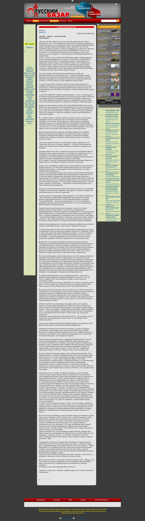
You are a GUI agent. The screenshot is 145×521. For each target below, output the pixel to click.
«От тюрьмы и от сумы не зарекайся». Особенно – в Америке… (112, 119)
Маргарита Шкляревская (85, 33)
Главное (29, 21)
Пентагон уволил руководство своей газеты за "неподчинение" (102, 46)
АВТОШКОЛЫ (29, 101)
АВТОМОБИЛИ (29, 119)
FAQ (70, 500)
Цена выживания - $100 (112, 110)
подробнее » (116, 34)
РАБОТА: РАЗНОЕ (30, 75)
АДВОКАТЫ (29, 47)
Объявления (44, 21)
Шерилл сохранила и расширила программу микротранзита (103, 38)
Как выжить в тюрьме (112, 116)
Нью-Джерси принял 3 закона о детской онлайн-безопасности (103, 81)
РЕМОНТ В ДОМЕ (30, 89)
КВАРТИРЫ (29, 113)
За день (103, 102)
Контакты (63, 21)
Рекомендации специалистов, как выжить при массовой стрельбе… (113, 161)
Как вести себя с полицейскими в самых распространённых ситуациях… (113, 202)
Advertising (54, 21)
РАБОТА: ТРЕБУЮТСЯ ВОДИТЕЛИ (30, 69)
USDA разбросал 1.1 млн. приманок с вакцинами (103, 88)
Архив (70, 21)
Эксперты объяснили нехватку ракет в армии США (104, 31)
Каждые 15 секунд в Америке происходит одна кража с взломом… (112, 127)
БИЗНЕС (29, 117)
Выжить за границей (111, 165)
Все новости (109, 100)
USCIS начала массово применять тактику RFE (104, 74)
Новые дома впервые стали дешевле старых (103, 53)
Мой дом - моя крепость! (113, 123)
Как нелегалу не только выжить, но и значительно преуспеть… (112, 134)
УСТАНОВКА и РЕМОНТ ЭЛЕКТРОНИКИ (29, 93)
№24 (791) (42, 32)
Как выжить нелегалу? (112, 130)
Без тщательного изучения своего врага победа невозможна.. (112, 152)
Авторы (83, 500)
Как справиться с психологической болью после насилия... (113, 211)
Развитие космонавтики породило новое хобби (104, 59)
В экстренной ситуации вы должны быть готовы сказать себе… (112, 193)
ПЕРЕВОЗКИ (29, 87)
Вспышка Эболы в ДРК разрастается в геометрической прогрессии (103, 67)
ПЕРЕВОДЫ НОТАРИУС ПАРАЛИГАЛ (29, 83)
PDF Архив (29, 44)
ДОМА (29, 115)
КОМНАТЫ (29, 111)
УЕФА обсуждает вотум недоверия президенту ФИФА (104, 95)
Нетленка (56, 500)
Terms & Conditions (101, 500)
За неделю (115, 102)
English (35, 21)
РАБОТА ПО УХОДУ (29, 73)
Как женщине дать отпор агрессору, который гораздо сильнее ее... (112, 143)
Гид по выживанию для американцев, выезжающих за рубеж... (113, 169)
